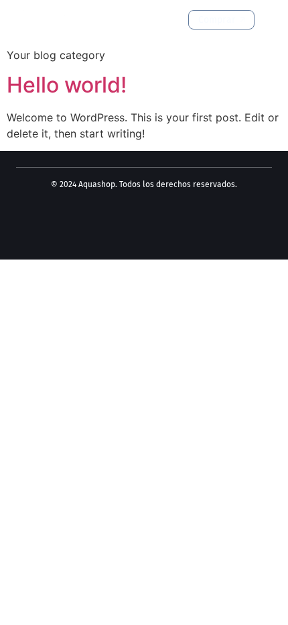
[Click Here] (269, 21)
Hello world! (67, 85)
